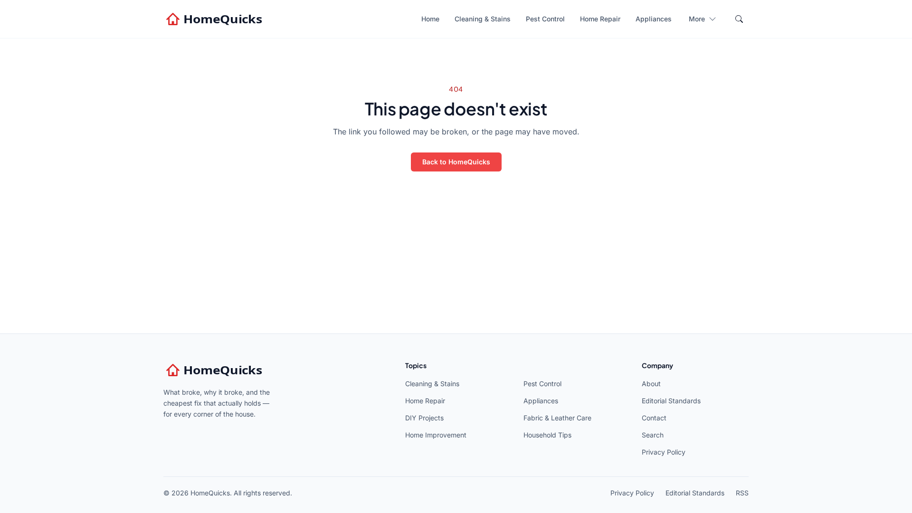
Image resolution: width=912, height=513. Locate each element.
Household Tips (547, 435)
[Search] (739, 19)
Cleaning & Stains (483, 19)
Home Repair (600, 19)
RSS (742, 493)
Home (430, 19)
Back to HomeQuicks (456, 162)
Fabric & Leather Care (557, 418)
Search (653, 435)
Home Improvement (435, 435)
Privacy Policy (663, 452)
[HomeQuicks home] (215, 19)
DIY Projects (424, 418)
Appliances (654, 19)
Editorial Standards (671, 401)
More (697, 19)
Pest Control (545, 19)
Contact (654, 418)
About (651, 384)
